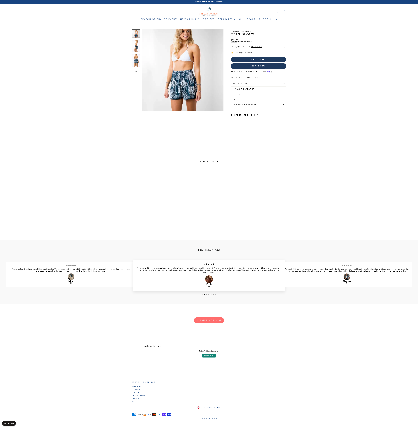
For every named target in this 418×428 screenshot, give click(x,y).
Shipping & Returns (244, 105)
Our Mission (136, 389)
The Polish (267, 19)
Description (240, 84)
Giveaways (135, 398)
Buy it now (258, 66)
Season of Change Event (159, 19)
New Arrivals (190, 19)
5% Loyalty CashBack (256, 47)
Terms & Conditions (138, 395)
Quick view (150, 221)
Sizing (236, 94)
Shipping (234, 41)
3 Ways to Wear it (244, 89)
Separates (226, 19)
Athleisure (248, 31)
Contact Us (135, 392)
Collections (240, 31)
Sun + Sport (247, 19)
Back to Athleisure (210, 320)
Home (233, 31)
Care (235, 99)
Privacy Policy (136, 386)
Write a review (209, 356)
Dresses (209, 19)
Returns (134, 401)
